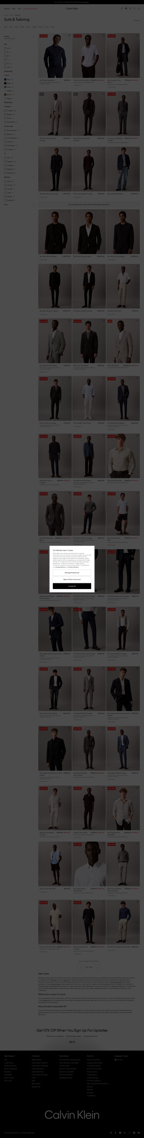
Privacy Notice (73, 567)
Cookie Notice (60, 567)
